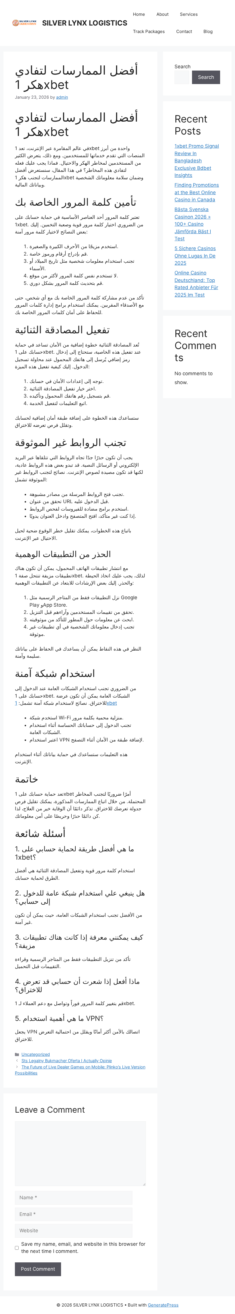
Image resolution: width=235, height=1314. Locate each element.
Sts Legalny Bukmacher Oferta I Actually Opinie (66, 1060)
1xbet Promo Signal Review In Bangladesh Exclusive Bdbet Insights (197, 160)
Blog (208, 31)
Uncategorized (35, 1054)
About (162, 14)
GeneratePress (163, 1305)
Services (189, 14)
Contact (184, 31)
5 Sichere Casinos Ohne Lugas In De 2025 (195, 256)
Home (139, 14)
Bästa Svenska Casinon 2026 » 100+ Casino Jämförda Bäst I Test (193, 224)
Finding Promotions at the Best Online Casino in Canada (197, 192)
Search (183, 66)
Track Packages (149, 31)
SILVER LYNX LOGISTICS (84, 23)
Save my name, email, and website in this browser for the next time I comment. (83, 1247)
